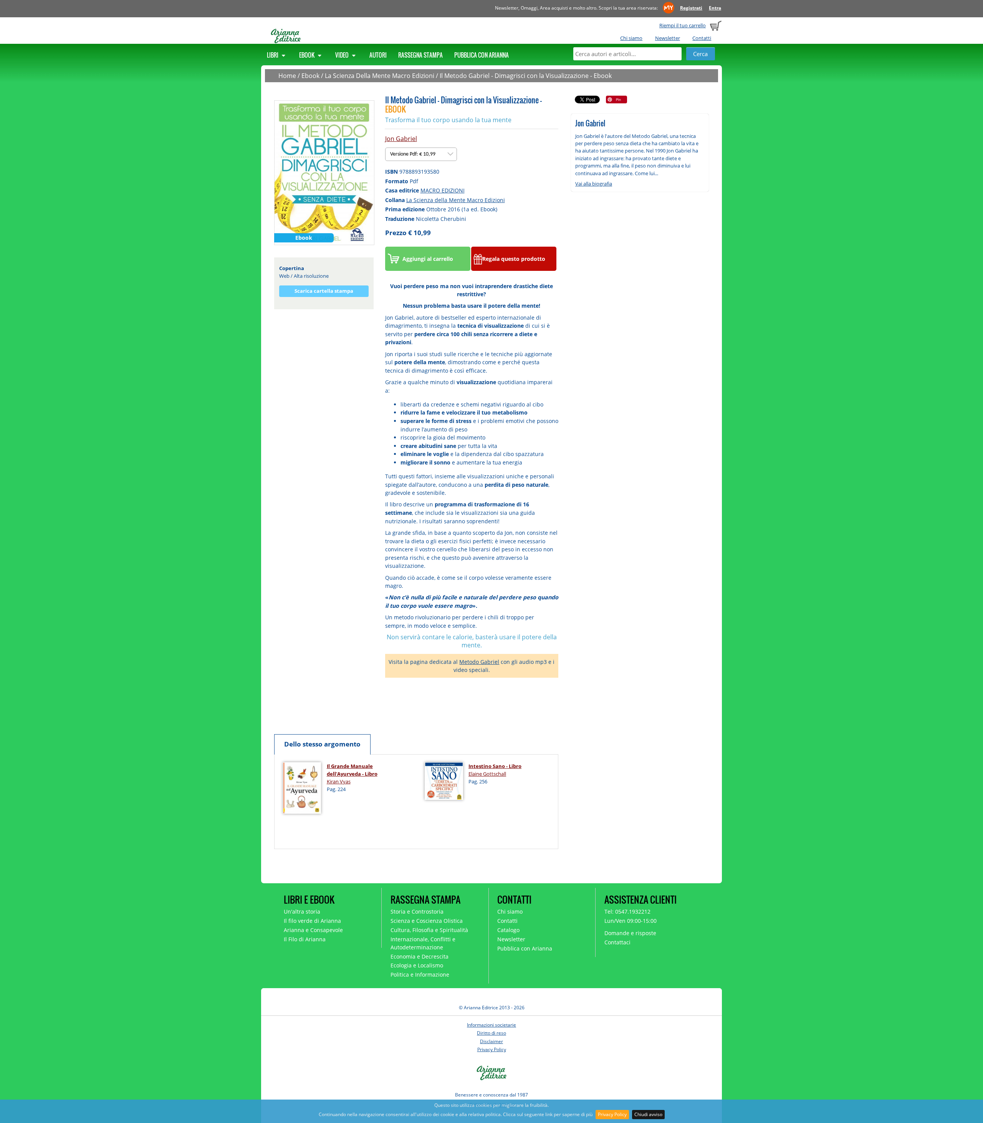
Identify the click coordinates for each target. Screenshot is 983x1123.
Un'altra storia (302, 911)
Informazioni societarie (491, 1025)
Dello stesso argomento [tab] (322, 744)
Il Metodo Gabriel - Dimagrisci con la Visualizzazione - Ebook (526, 75)
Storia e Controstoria (417, 911)
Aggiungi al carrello (427, 258)
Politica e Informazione (420, 974)
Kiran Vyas (339, 781)
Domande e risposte (630, 933)
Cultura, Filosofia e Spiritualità (429, 930)
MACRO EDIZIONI (442, 190)
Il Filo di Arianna (305, 939)
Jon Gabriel (401, 138)
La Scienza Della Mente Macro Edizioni (379, 75)
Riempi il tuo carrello (682, 25)
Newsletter (667, 38)
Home (287, 75)
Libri (273, 55)
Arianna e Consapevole (313, 930)
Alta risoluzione (311, 275)
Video (342, 55)
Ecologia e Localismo (417, 965)
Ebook (307, 55)
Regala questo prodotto (513, 258)
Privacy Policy (612, 1114)
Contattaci (617, 942)
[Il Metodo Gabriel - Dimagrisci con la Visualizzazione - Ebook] (324, 172)
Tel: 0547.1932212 (627, 911)
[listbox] (421, 154)
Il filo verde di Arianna (312, 920)
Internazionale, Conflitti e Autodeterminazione (423, 943)
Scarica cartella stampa (324, 290)
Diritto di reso (491, 1033)
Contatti (701, 38)
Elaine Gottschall (487, 773)
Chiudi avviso (648, 1114)
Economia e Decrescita (419, 956)
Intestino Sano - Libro (494, 766)
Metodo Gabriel (479, 661)
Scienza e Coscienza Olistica (427, 920)
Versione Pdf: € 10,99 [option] (413, 154)
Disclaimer (491, 1041)
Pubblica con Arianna (481, 55)
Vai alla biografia (593, 183)
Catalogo (508, 930)
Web (284, 275)
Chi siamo (631, 38)
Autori (378, 55)
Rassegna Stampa (420, 55)
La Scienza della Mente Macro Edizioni (455, 200)
